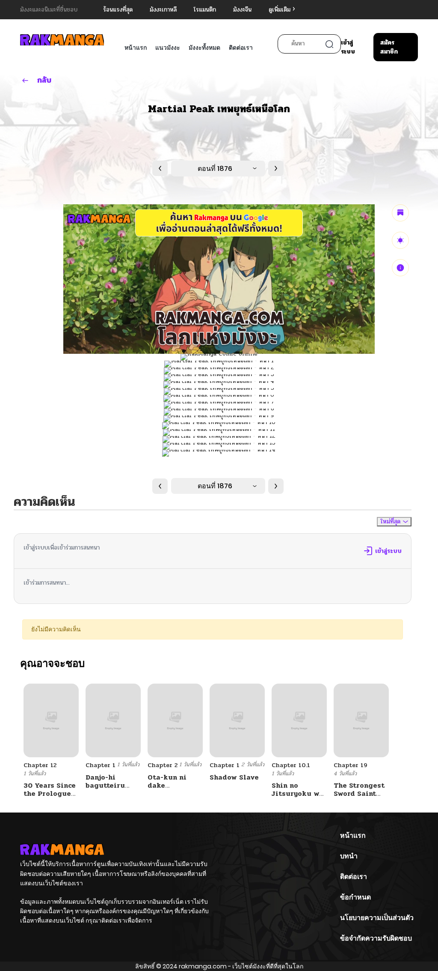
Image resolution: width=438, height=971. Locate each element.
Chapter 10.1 (291, 765)
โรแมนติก (205, 9)
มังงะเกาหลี (163, 9)
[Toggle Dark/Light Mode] (400, 240)
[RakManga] (62, 39)
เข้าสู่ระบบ (348, 47)
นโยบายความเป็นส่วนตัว (377, 918)
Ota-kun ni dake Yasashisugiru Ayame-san (174, 789)
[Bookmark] (400, 212)
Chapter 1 (100, 765)
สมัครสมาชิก (389, 47)
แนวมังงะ (167, 47)
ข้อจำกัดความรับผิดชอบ (376, 938)
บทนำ (349, 856)
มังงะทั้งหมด (204, 47)
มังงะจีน (242, 9)
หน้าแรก (135, 47)
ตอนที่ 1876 (215, 168)
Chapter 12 (40, 765)
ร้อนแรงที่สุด (118, 9)
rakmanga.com (203, 966)
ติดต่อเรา (241, 47)
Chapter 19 (350, 765)
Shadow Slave (234, 777)
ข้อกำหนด (355, 897)
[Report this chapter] (400, 267)
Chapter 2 (163, 765)
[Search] (329, 44)
